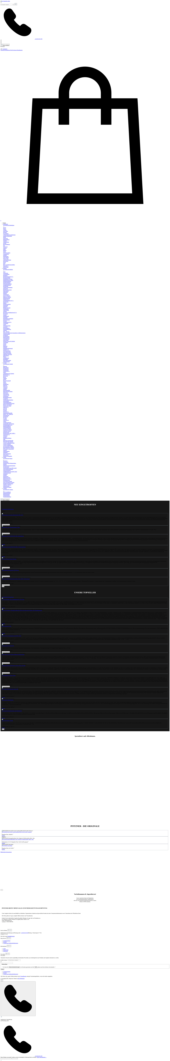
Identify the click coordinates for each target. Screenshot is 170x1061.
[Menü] (1, 2)
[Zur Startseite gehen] (5, 1)
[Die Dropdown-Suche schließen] (15, 4)
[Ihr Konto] (1, 43)
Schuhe (85, 818)
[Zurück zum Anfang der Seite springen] (2, 980)
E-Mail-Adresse (4, 960)
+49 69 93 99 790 (38, 39)
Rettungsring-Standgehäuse (7, 700)
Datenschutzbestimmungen (14, 967)
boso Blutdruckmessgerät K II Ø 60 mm (10, 570)
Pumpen (85, 764)
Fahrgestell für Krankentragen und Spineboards (12, 710)
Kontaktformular (11, 936)
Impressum (5, 951)
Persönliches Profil (9, 50)
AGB (4, 948)
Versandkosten (23, 976)
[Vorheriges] (2, 586)
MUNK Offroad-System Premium (9, 559)
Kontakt (5, 942)
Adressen (15, 50)
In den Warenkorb (5, 524)
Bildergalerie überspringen (6, 852)
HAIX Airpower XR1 (6, 626)
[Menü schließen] (3, 365)
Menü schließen (6, 45)
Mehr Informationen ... (41, 1057)
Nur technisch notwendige (6, 1058)
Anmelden (3, 47)
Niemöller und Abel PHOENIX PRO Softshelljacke (13, 536)
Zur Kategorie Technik (8, 364)
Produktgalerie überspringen (8, 509)
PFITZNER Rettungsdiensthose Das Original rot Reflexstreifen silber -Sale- (18, 839)
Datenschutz (5, 949)
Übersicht (3, 50)
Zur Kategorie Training (8, 489)
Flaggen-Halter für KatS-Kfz (8, 645)
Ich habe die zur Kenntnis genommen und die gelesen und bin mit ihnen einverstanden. (29, 967)
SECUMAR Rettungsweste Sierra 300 (10, 689)
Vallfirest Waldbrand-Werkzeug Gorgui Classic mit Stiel (13, 665)
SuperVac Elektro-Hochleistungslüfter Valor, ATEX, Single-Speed (16, 578)
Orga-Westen (85, 791)
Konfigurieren (14, 1058)
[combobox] (7, 4)
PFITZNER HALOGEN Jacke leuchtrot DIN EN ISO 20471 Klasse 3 (17, 832)
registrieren (5, 49)
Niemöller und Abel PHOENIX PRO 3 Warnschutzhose (14, 547)
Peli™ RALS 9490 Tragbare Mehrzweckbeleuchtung (13, 654)
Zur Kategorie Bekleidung (8, 225)
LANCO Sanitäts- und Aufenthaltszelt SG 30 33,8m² (13, 599)
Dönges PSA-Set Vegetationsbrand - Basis (11, 527)
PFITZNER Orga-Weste (7, 845)
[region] (85, 548)
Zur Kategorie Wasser (7, 458)
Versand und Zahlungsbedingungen (10, 943)
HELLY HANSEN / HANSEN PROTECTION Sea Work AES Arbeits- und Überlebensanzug (22, 610)
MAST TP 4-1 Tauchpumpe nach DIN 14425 (11, 635)
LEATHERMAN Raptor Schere (9, 675)
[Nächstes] (3, 586)
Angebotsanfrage (6, 940)
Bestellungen (20, 50)
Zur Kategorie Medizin (8, 269)
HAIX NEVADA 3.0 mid (7, 720)
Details (3, 544)
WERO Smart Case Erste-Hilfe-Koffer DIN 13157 (12, 515)
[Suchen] (13, 4)
